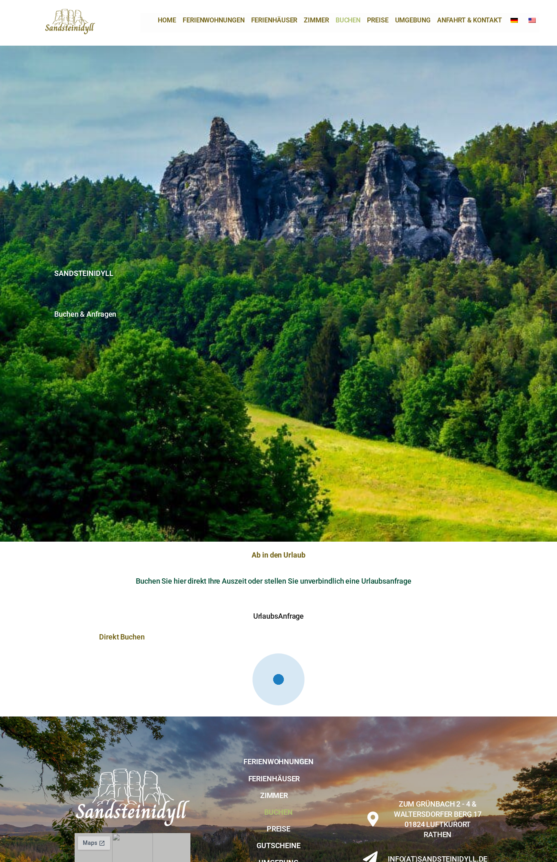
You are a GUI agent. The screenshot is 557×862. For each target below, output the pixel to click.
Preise (377, 20)
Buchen (348, 20)
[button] (278, 758)
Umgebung (413, 20)
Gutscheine (278, 825)
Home (167, 20)
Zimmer (316, 20)
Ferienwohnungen (214, 20)
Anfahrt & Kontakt (469, 20)
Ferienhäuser (274, 20)
